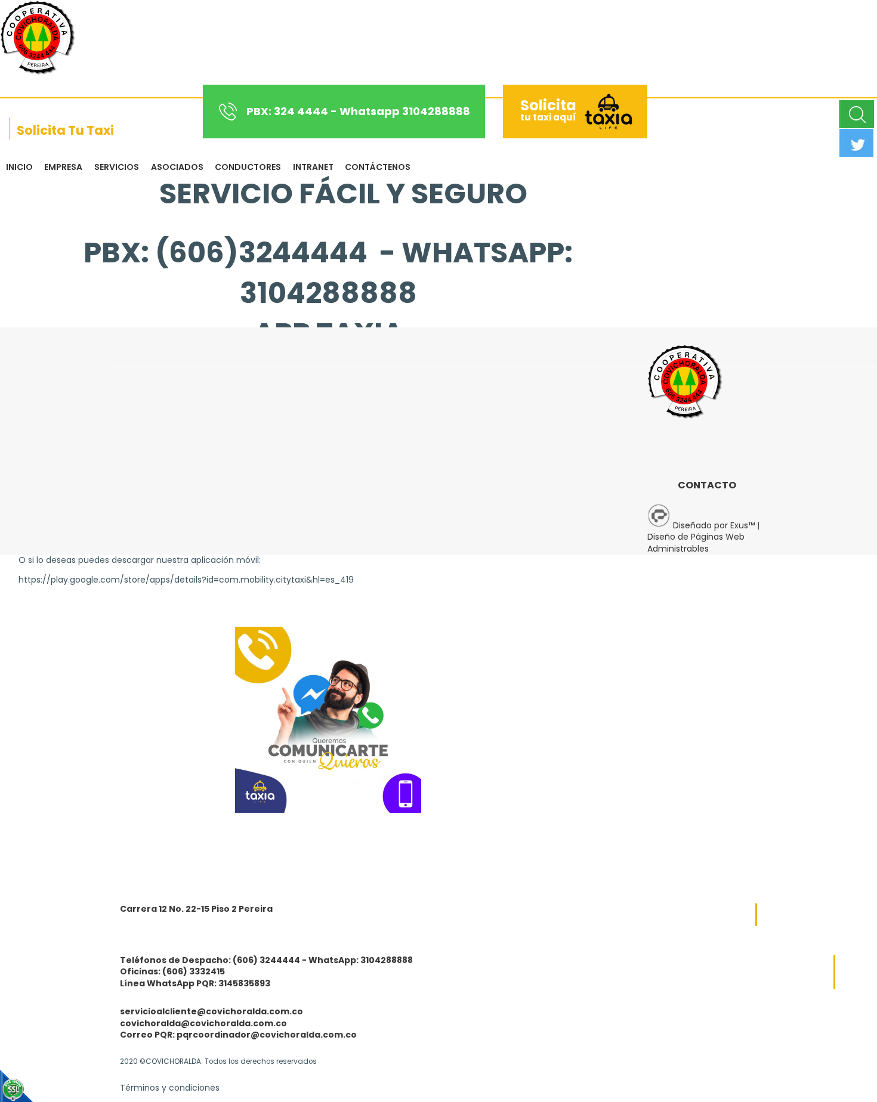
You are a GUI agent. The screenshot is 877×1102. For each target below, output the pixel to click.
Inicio (19, 167)
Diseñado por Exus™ (714, 525)
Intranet (313, 167)
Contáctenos (377, 167)
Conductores (248, 167)
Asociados (177, 167)
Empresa (63, 167)
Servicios (116, 167)
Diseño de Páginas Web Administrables (696, 543)
